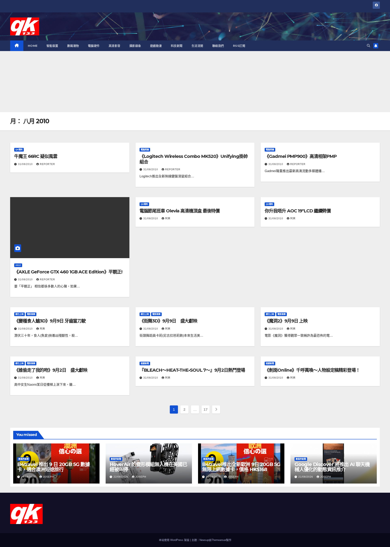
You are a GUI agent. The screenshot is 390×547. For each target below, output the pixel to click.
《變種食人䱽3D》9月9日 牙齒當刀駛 (50, 321)
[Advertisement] (195, 81)
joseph (48, 476)
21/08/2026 (306, 476)
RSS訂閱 (239, 46)
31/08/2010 (26, 164)
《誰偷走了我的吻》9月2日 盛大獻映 (50, 370)
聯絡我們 (218, 46)
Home (33, 46)
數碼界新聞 (23, 459)
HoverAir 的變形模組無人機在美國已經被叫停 (148, 466)
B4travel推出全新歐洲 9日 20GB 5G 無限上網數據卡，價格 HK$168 (241, 466)
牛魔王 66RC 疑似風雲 (35, 156)
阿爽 (167, 218)
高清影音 (114, 46)
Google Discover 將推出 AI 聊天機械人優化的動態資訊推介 (332, 466)
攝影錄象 (135, 46)
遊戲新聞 (145, 363)
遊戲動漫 (156, 46)
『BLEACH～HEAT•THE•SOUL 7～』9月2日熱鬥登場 (192, 370)
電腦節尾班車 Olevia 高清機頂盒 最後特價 (180, 211)
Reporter (47, 164)
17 (205, 409)
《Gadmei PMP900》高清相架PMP (301, 156)
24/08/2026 (29, 476)
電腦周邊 (145, 149)
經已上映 (19, 314)
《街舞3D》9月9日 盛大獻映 (168, 321)
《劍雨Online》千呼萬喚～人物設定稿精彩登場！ (312, 370)
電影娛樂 (31, 314)
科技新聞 (177, 46)
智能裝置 (52, 46)
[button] (368, 45)
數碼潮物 (73, 46)
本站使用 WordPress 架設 (174, 540)
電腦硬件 (94, 46)
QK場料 (19, 149)
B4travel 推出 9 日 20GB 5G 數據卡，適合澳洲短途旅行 (53, 466)
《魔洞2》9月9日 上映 (286, 321)
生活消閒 (197, 46)
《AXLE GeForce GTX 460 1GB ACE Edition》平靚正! (68, 272)
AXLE (18, 265)
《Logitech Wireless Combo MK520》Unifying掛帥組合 (194, 159)
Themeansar (218, 540)
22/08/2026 (121, 476)
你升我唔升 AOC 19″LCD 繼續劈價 (298, 211)
